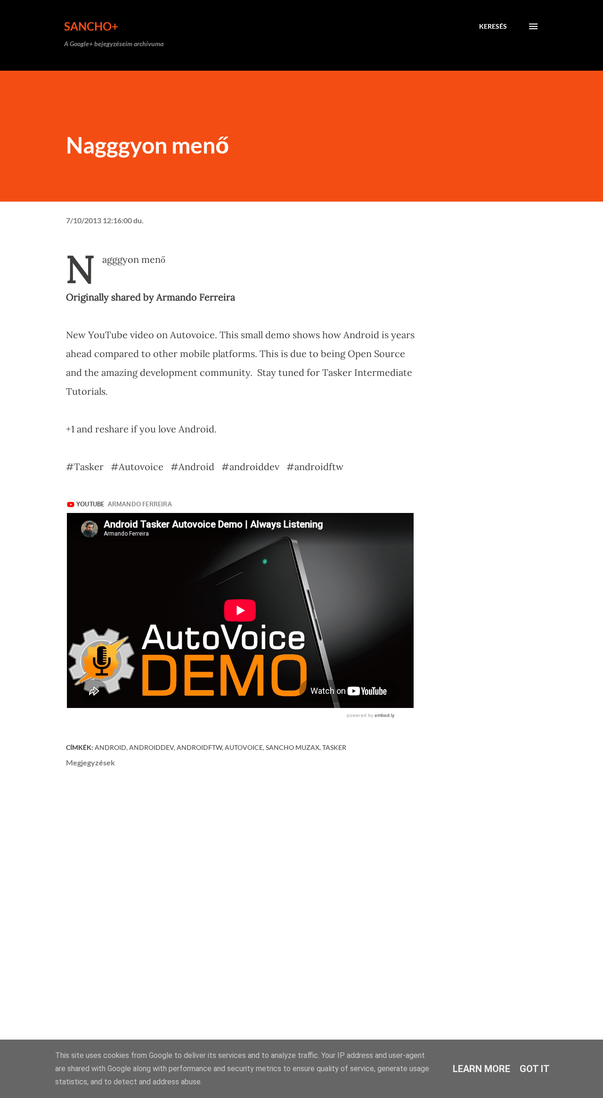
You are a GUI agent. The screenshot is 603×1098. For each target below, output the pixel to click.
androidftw (199, 747)
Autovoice (244, 747)
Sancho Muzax (292, 747)
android (110, 747)
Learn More (481, 1068)
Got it (535, 1068)
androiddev (151, 747)
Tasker (334, 747)
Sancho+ (91, 26)
